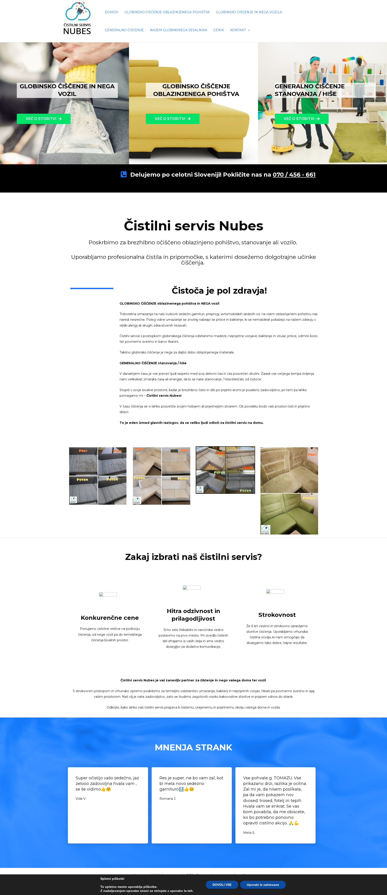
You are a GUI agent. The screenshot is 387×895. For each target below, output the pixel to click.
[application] (248, 30)
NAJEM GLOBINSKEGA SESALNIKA (178, 30)
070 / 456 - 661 (294, 174)
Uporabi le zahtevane (263, 884)
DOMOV (111, 12)
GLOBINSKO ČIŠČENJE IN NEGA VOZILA (249, 12)
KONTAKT (238, 30)
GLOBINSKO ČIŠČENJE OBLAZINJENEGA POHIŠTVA (167, 12)
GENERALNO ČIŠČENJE (124, 30)
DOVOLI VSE (222, 884)
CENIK (218, 30)
